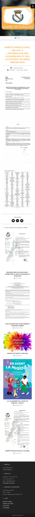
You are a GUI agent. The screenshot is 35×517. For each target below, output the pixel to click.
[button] (33, 6)
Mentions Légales (7, 501)
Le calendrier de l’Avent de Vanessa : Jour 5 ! (17, 402)
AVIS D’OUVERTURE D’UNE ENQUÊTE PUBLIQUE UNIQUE (17, 324)
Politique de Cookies (8, 503)
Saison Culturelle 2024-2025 (17, 353)
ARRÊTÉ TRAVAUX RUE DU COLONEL (17, 451)
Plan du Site (6, 505)
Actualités (12, 70)
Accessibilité (6, 507)
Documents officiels (22, 70)
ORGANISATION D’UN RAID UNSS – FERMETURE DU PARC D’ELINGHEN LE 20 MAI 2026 (17, 274)
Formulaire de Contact (8, 483)
